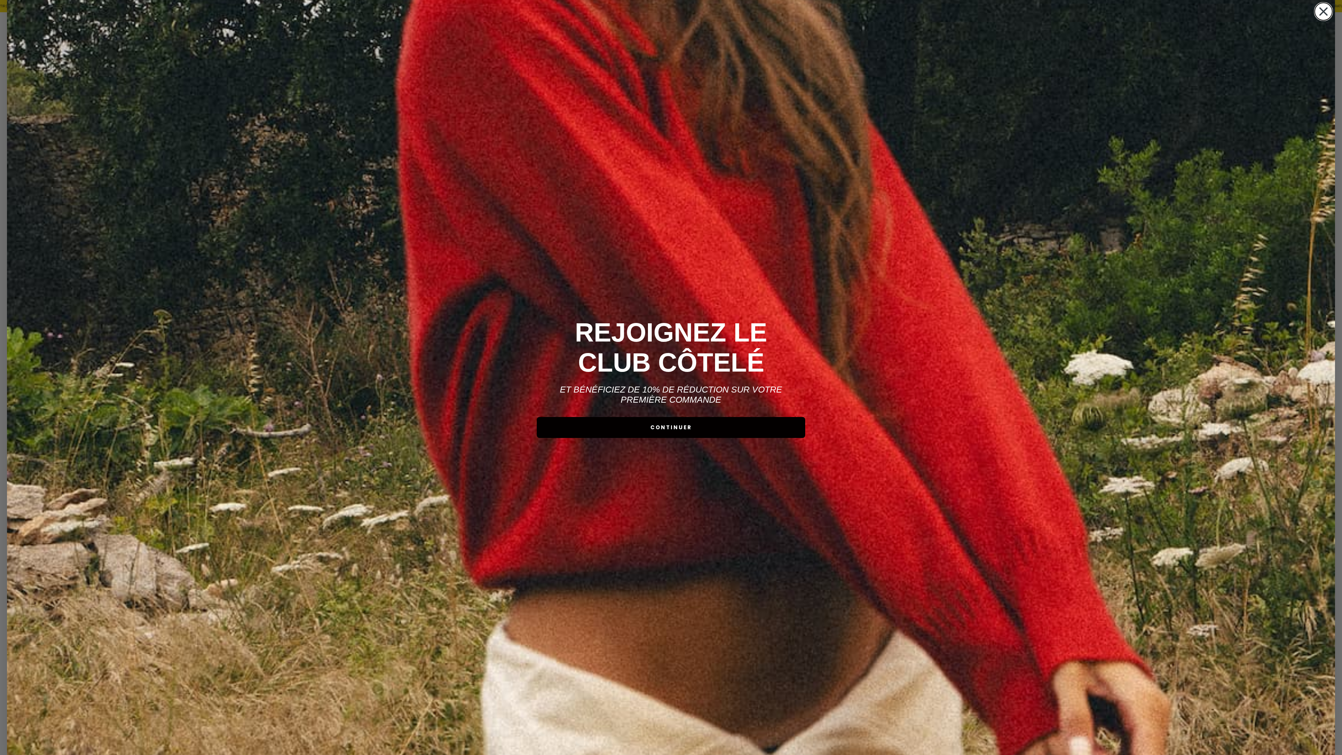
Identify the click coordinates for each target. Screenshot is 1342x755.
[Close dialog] (1323, 11)
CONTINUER (671, 427)
